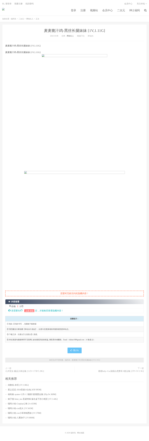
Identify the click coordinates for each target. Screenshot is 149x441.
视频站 (94, 10)
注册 (83, 10)
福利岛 (3, 10)
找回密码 (29, 4)
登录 (73, 10)
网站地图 (80, 433)
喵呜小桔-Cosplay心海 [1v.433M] (22, 404)
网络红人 (29, 19)
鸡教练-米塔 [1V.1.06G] (18, 385)
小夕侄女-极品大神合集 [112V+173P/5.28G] (24, 371)
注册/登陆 (29, 311)
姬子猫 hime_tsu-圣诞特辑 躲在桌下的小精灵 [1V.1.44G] (33, 399)
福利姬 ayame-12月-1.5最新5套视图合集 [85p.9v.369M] (32, 394)
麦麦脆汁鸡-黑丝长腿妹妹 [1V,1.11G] (74, 30)
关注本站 (141, 4)
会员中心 (107, 10)
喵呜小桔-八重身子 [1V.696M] (21, 418)
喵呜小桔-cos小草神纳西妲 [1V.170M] (24, 413)
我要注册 (18, 4)
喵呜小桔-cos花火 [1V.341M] (20, 408)
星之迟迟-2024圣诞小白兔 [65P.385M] (24, 390)
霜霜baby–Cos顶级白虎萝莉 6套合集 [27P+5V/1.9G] (121, 371)
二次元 (121, 10)
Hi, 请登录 (6, 4)
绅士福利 (134, 10)
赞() (76, 350)
